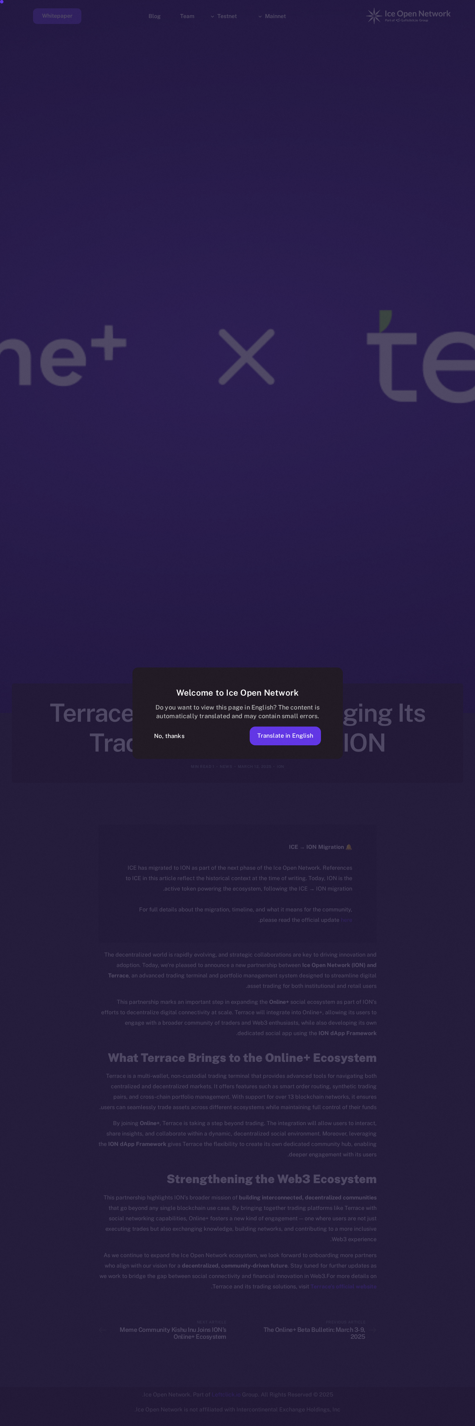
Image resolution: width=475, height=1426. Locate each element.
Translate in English (285, 735)
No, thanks (169, 735)
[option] (457, 1420)
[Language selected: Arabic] (297, 1419)
